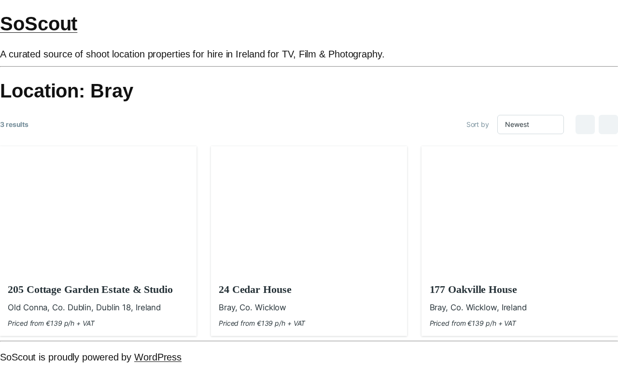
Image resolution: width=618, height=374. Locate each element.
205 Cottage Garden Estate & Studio (90, 289)
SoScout (38, 24)
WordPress (158, 357)
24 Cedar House (255, 289)
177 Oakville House (473, 289)
